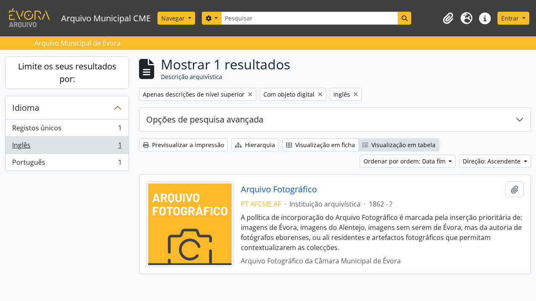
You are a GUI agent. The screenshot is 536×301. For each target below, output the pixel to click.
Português (67, 164)
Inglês (67, 147)
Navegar (173, 18)
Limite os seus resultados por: (67, 72)
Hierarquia (259, 145)
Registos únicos (67, 130)
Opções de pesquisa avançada (204, 119)
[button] (448, 18)
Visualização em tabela (403, 145)
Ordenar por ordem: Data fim (405, 161)
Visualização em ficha (324, 145)
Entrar (511, 18)
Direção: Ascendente (492, 161)
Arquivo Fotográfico (279, 189)
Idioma (25, 107)
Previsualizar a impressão (187, 145)
